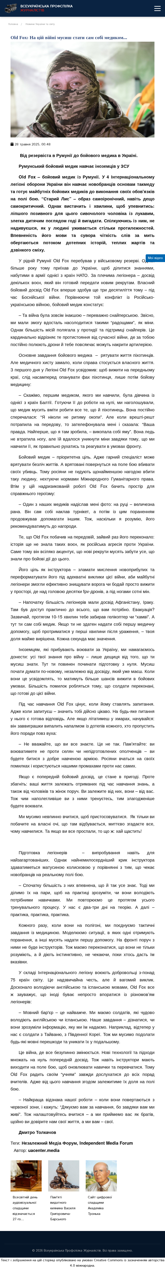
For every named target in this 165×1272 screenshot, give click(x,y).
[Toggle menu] (157, 8)
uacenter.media (44, 1150)
